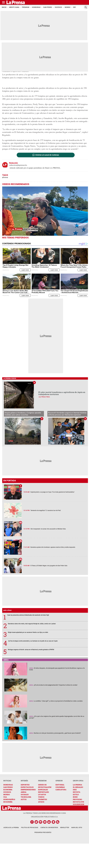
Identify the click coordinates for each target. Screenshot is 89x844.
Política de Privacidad (29, 827)
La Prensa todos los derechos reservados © (44, 813)
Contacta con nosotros (49, 827)
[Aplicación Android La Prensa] (53, 822)
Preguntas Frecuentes (42, 832)
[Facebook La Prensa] (32, 822)
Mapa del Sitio (76, 827)
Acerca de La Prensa (11, 827)
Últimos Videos (45, 397)
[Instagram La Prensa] (40, 822)
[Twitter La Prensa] (36, 822)
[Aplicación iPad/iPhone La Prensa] (49, 822)
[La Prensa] (11, 808)
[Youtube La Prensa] (45, 822)
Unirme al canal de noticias (47, 155)
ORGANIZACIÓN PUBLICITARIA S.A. (44, 817)
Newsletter (64, 827)
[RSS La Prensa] (58, 822)
